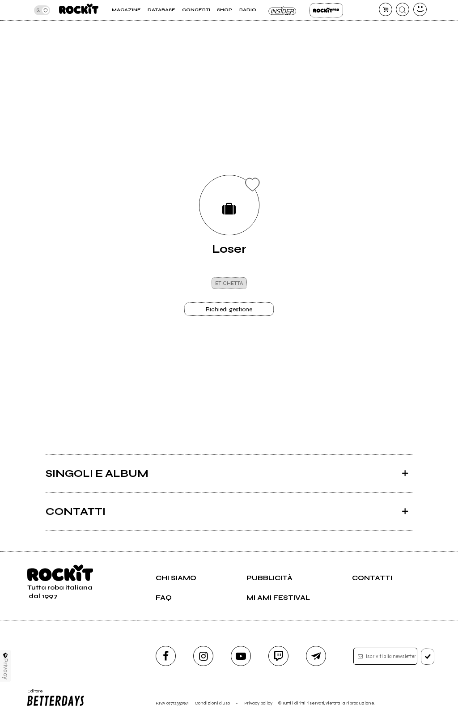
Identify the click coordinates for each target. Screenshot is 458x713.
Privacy (5, 668)
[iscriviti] (428, 657)
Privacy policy (258, 703)
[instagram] (203, 656)
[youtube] (241, 656)
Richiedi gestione (229, 309)
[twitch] (278, 656)
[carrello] (385, 9)
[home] (78, 10)
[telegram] (316, 656)
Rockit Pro (326, 10)
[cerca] (402, 9)
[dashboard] (420, 9)
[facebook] (166, 656)
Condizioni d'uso (212, 703)
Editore (33, 693)
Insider (283, 10)
